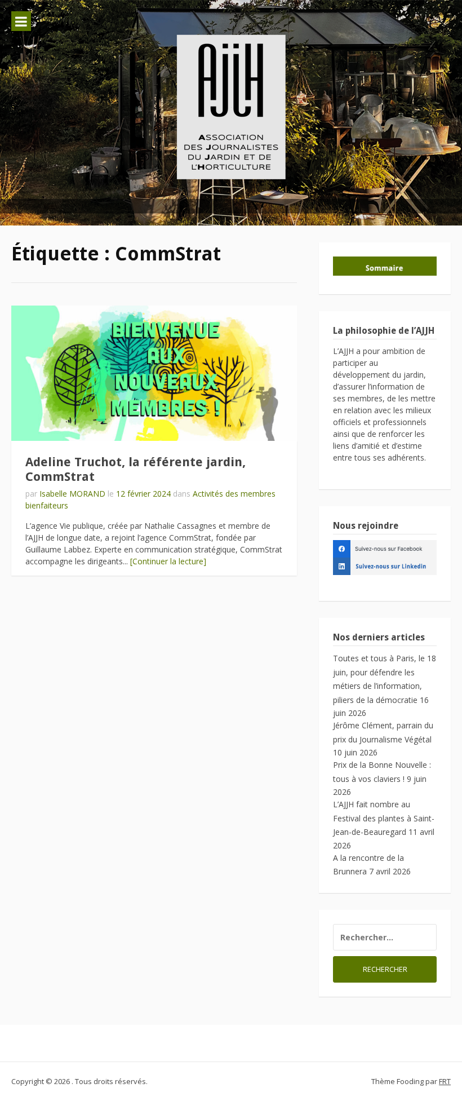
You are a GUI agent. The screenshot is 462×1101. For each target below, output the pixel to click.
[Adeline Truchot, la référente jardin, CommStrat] (154, 373)
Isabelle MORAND (72, 493)
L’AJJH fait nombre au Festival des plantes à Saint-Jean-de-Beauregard (383, 818)
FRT (445, 1081)
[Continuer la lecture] (168, 561)
